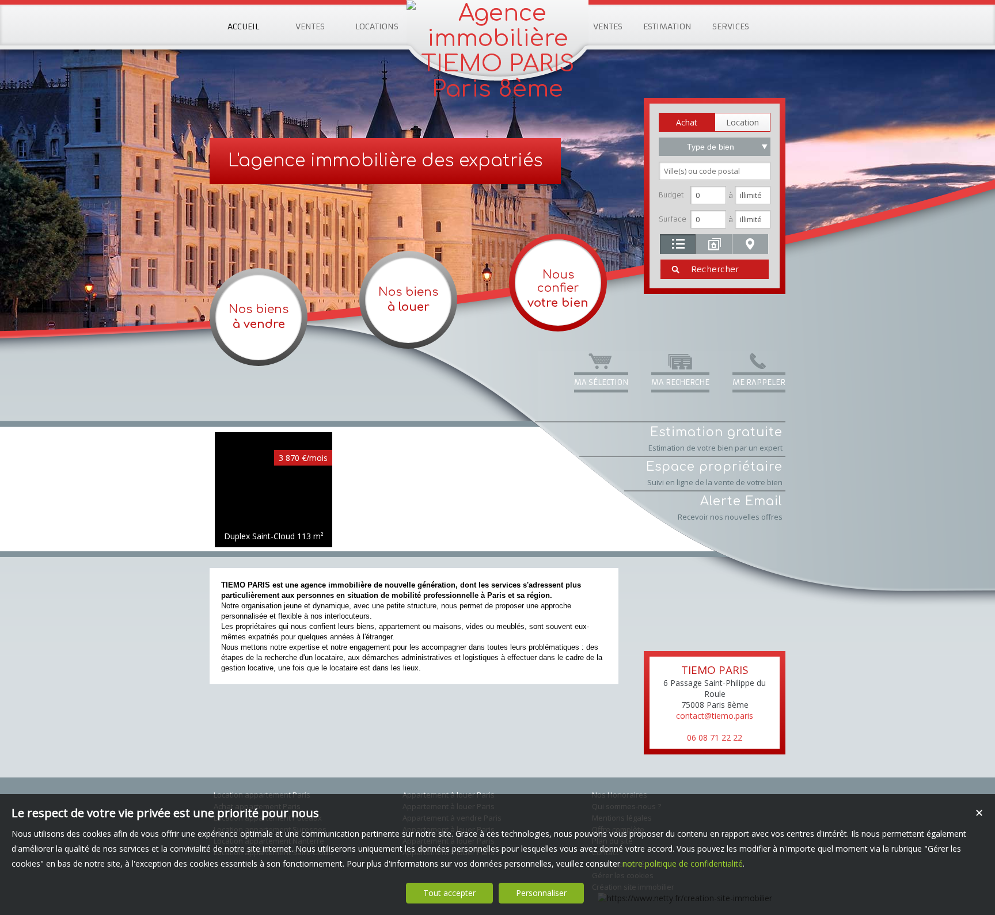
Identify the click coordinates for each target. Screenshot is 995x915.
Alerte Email (730, 508)
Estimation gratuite (715, 439)
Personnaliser (541, 892)
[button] (687, 122)
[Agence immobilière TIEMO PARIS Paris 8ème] (497, 89)
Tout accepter (449, 892)
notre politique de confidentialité (682, 863)
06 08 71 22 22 (714, 737)
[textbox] (714, 171)
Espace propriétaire (714, 473)
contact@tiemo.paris (714, 715)
